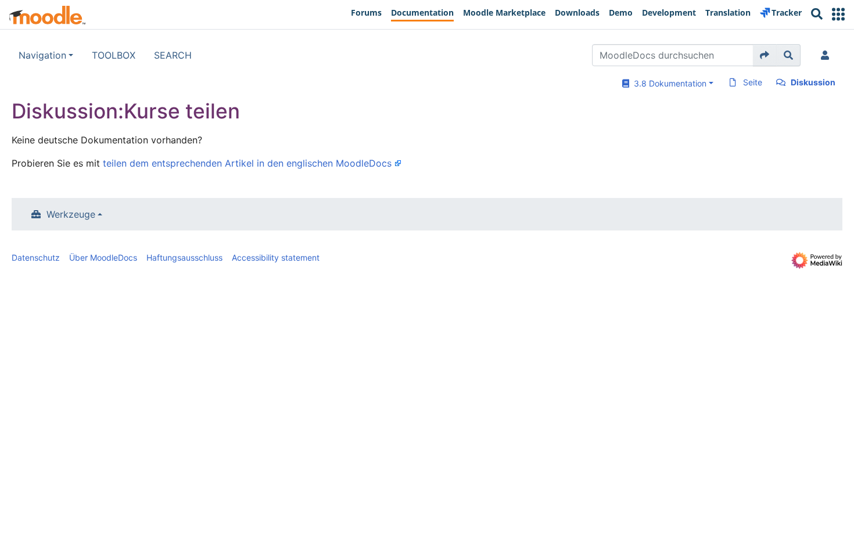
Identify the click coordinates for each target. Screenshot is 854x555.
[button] (838, 14)
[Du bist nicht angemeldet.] (827, 55)
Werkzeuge (70, 214)
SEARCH (173, 55)
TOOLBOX (113, 55)
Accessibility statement (276, 257)
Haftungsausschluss (184, 257)
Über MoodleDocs (103, 257)
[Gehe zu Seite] (765, 55)
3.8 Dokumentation (667, 83)
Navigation (42, 55)
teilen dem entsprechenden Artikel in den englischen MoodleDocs (247, 163)
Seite (752, 82)
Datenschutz (36, 257)
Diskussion (813, 82)
